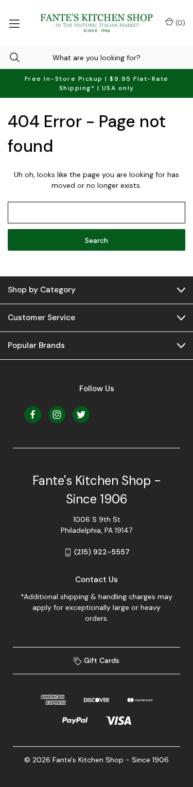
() (179, 22)
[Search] (10, 57)
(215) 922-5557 (102, 551)
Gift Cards (100, 660)
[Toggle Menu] (14, 23)
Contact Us (96, 579)
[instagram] (56, 414)
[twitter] (81, 414)
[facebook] (32, 414)
